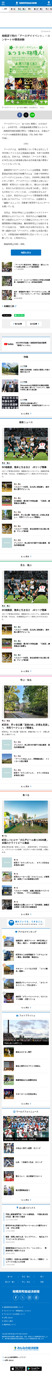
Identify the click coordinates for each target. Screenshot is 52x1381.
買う (29, 9)
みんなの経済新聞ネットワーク (26, 1348)
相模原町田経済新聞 (26, 3)
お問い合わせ (8, 1318)
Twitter (22, 1297)
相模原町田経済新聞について (13, 1307)
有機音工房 (9, 306)
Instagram (29, 1297)
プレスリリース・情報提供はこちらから (17, 1311)
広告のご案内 (8, 1321)
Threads (36, 1297)
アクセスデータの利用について (14, 1314)
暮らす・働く (38, 9)
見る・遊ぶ (22, 9)
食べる (13, 9)
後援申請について (10, 1324)
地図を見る (26, 252)
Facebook (15, 1297)
